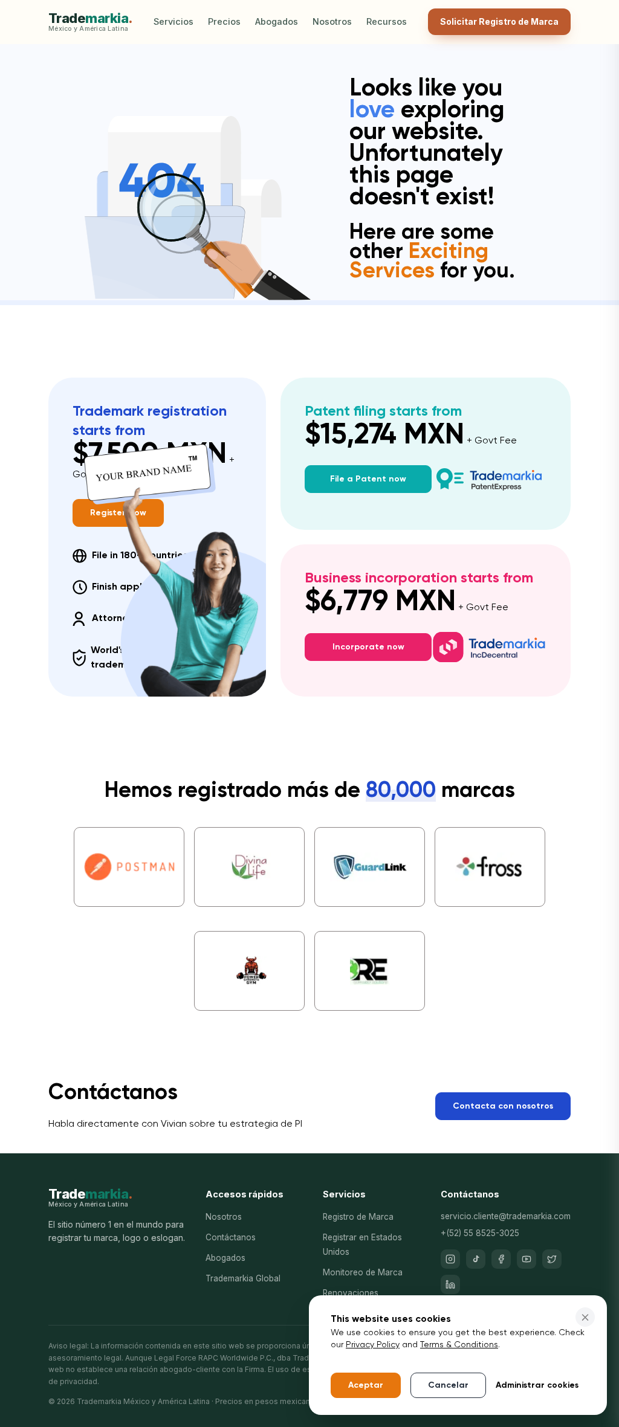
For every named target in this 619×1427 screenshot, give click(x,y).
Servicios (173, 21)
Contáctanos (231, 1237)
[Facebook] (501, 1259)
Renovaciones (350, 1293)
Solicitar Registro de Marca (499, 21)
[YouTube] (526, 1259)
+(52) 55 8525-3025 (480, 1233)
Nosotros (332, 21)
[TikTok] (475, 1259)
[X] (552, 1259)
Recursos (386, 21)
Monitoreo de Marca (363, 1272)
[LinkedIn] (450, 1284)
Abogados (276, 21)
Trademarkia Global (243, 1278)
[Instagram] (450, 1259)
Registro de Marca (358, 1217)
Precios (224, 21)
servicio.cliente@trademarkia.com (506, 1216)
